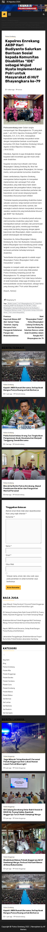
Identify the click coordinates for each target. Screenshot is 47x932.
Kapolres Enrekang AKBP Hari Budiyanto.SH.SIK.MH (23, 305)
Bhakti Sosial (12, 303)
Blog (4, 663)
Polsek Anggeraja (9, 674)
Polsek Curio (7, 685)
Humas (19, 89)
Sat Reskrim (7, 709)
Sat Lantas (7, 702)
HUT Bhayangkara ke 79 (26, 303)
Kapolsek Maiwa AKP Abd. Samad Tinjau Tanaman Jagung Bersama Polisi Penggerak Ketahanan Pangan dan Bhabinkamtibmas (13, 326)
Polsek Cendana (8, 681)
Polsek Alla (7, 670)
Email (8, 555)
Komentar (10, 517)
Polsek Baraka (8, 677)
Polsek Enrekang (9, 688)
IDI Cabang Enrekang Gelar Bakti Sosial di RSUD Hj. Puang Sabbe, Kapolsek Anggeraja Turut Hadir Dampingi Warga (22, 812)
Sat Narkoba (7, 706)
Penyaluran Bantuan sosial (12, 310)
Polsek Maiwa (8, 692)
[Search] (43, 14)
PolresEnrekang (20, 394)
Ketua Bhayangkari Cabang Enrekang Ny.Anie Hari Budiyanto (21, 307)
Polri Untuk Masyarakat (16, 312)
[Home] (4, 14)
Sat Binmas (7, 699)
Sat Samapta (7, 713)
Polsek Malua (7, 695)
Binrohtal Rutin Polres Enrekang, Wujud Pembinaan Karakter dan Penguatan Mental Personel (22, 488)
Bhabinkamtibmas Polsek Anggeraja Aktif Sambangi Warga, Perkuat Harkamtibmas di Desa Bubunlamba (23, 862)
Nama (9, 546)
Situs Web (10, 564)
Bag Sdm (6, 660)
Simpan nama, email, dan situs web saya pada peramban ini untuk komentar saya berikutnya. (23, 579)
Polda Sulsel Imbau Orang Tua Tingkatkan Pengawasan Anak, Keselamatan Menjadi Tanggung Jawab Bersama (23, 438)
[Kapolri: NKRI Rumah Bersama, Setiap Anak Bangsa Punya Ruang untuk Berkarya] (23, 366)
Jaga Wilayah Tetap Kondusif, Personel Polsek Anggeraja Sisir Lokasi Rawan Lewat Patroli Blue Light (21, 761)
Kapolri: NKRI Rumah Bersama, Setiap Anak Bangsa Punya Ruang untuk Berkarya (23, 389)
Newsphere (35, 927)
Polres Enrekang (10, 36)
